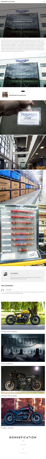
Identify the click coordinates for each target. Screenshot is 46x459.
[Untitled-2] (23, 347)
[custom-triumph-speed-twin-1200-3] (23, 380)
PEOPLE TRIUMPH (23, 19)
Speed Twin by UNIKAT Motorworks (9, 395)
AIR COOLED (16, 19)
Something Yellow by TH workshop (9, 331)
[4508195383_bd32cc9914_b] (5, 94)
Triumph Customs (29, 19)
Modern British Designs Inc (17, 95)
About (21, 444)
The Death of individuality (7, 363)
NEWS (19, 19)
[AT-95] (23, 315)
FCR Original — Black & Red (7, 427)
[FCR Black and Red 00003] (23, 412)
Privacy (24, 444)
